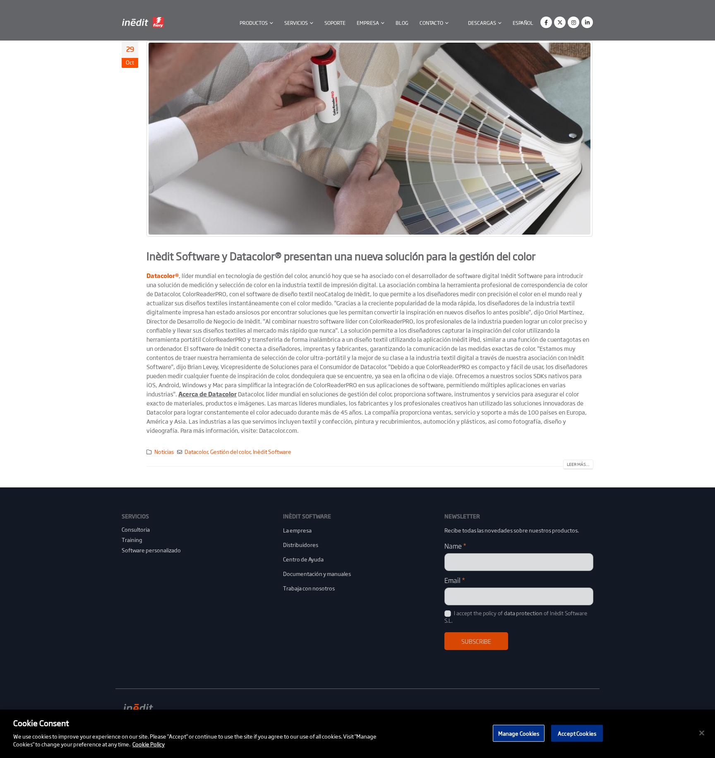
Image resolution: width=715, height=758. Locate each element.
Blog (402, 22)
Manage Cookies (519, 733)
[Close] (702, 733)
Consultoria (136, 529)
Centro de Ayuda (303, 559)
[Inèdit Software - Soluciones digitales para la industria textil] (143, 23)
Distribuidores (300, 545)
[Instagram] (573, 22)
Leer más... (578, 464)
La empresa (297, 530)
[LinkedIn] (587, 22)
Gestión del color (230, 452)
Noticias (164, 452)
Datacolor (196, 452)
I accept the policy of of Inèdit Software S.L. (515, 616)
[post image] (369, 139)
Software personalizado (151, 550)
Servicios (296, 22)
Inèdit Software (272, 452)
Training (132, 540)
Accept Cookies (577, 733)
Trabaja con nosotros (309, 588)
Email (454, 580)
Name (455, 546)
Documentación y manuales (317, 574)
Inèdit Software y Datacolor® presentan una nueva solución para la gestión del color (340, 255)
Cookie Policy (148, 744)
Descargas (482, 22)
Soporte (335, 22)
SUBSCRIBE (476, 641)
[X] (560, 22)
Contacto (431, 22)
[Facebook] (546, 22)
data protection (523, 613)
